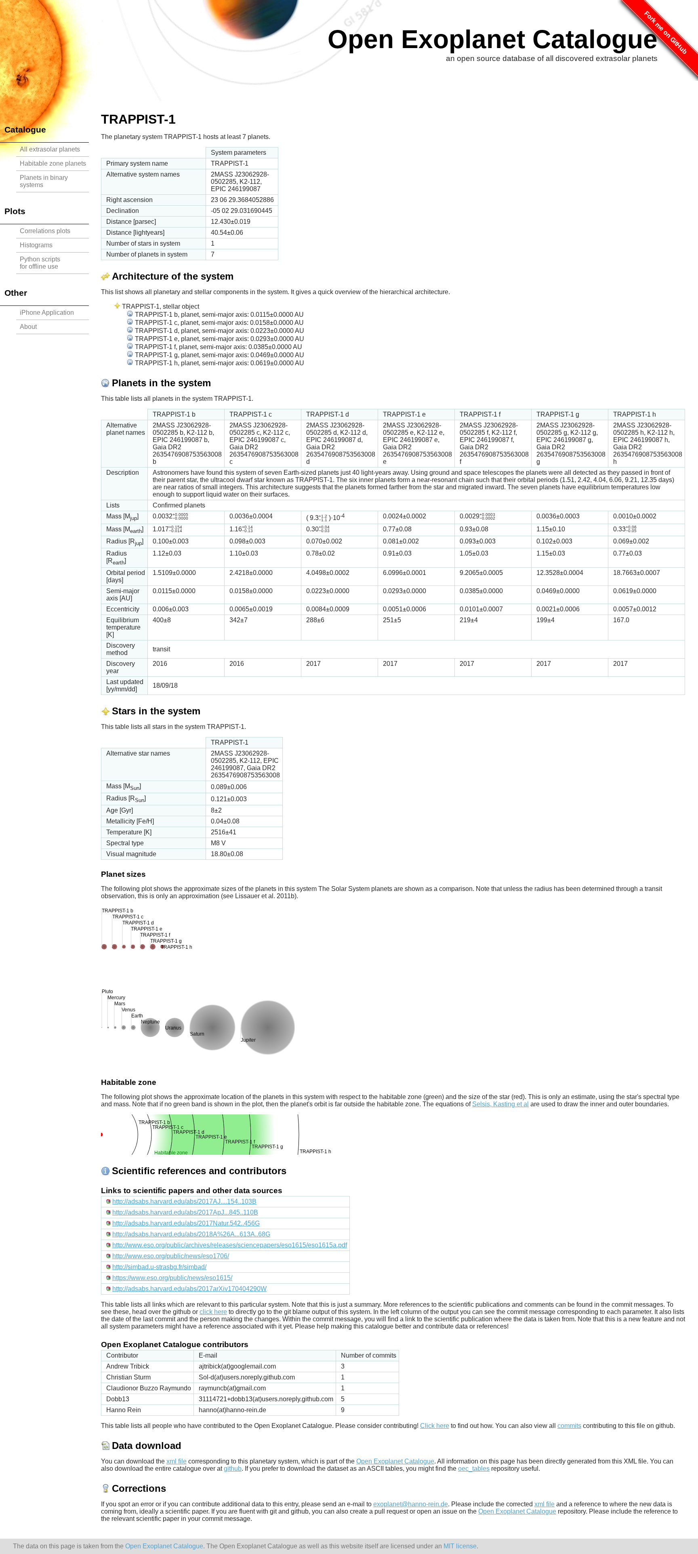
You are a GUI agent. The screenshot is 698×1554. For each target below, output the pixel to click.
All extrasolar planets (50, 149)
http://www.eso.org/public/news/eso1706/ (170, 1256)
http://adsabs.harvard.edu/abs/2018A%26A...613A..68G (191, 1234)
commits (569, 1425)
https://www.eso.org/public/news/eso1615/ (172, 1277)
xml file (176, 1461)
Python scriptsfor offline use (40, 263)
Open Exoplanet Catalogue (493, 39)
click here (213, 1311)
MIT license (460, 1546)
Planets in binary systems (44, 181)
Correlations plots (45, 230)
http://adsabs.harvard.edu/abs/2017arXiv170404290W (189, 1288)
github (233, 1468)
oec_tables (474, 1468)
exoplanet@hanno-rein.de (410, 1504)
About (28, 326)
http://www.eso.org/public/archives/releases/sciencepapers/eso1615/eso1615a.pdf (229, 1245)
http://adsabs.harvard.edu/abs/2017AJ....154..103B (184, 1201)
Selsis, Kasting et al (500, 1104)
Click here (434, 1425)
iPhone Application (47, 312)
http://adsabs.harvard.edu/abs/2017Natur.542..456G (186, 1223)
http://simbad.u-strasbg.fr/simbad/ (159, 1266)
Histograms (36, 245)
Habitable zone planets (53, 163)
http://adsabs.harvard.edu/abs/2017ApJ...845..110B (185, 1212)
